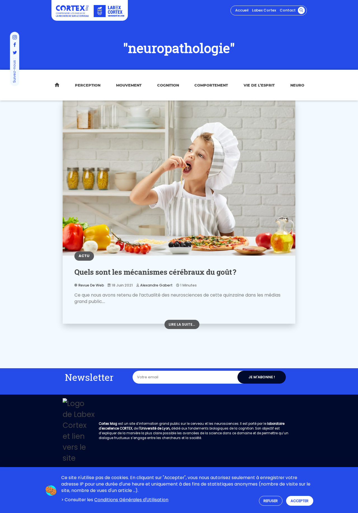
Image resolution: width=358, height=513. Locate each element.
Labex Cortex (264, 10)
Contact (288, 10)
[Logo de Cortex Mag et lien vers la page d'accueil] (72, 11)
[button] (301, 10)
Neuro (297, 85)
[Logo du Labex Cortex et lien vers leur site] (109, 11)
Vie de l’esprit (259, 85)
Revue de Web (91, 285)
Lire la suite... (182, 324)
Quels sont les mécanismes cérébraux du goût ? (155, 272)
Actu (84, 255)
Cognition (168, 85)
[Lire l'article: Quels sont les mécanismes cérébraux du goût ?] (179, 178)
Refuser (270, 500)
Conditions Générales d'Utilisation (131, 500)
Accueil (241, 10)
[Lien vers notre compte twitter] (14, 53)
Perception (87, 85)
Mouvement (129, 85)
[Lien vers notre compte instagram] (14, 37)
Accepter (299, 500)
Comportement (211, 85)
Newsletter (89, 377)
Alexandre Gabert (156, 285)
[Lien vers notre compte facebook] (14, 45)
